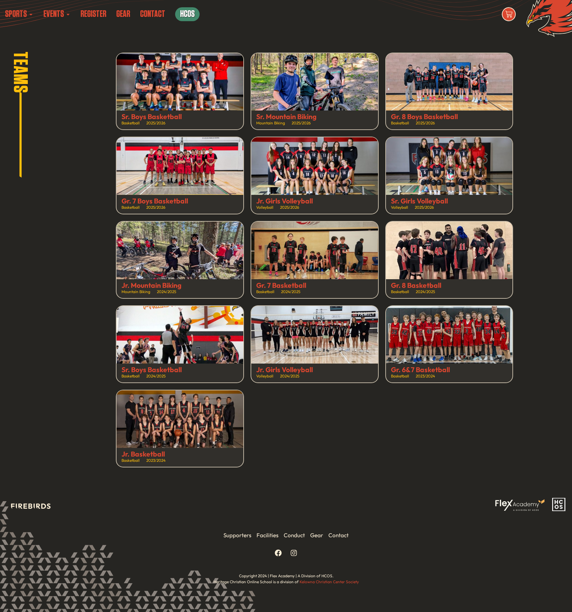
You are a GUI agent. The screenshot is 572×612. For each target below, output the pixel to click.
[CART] (509, 14)
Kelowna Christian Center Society (329, 581)
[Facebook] (278, 553)
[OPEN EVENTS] (68, 14)
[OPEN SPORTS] (30, 14)
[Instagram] (294, 553)
